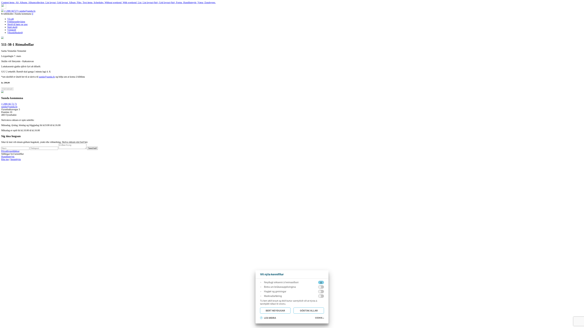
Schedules (99, 2)
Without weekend (114, 2)
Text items (88, 2)
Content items (8, 2)
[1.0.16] (319, 318)
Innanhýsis (15, 159)
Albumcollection (36, 2)
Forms (179, 2)
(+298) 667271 (11, 11)
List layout (51, 2)
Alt (18, 2)
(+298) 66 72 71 (9, 104)
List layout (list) (151, 2)
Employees (210, 2)
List (140, 2)
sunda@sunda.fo (27, 11)
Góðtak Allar (309, 310)
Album (73, 2)
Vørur (201, 2)
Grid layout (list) (167, 2)
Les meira (270, 317)
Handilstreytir (190, 2)
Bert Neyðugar (275, 310)
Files (80, 2)
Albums (24, 2)
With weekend (130, 2)
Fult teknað (7, 89)
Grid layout (63, 2)
